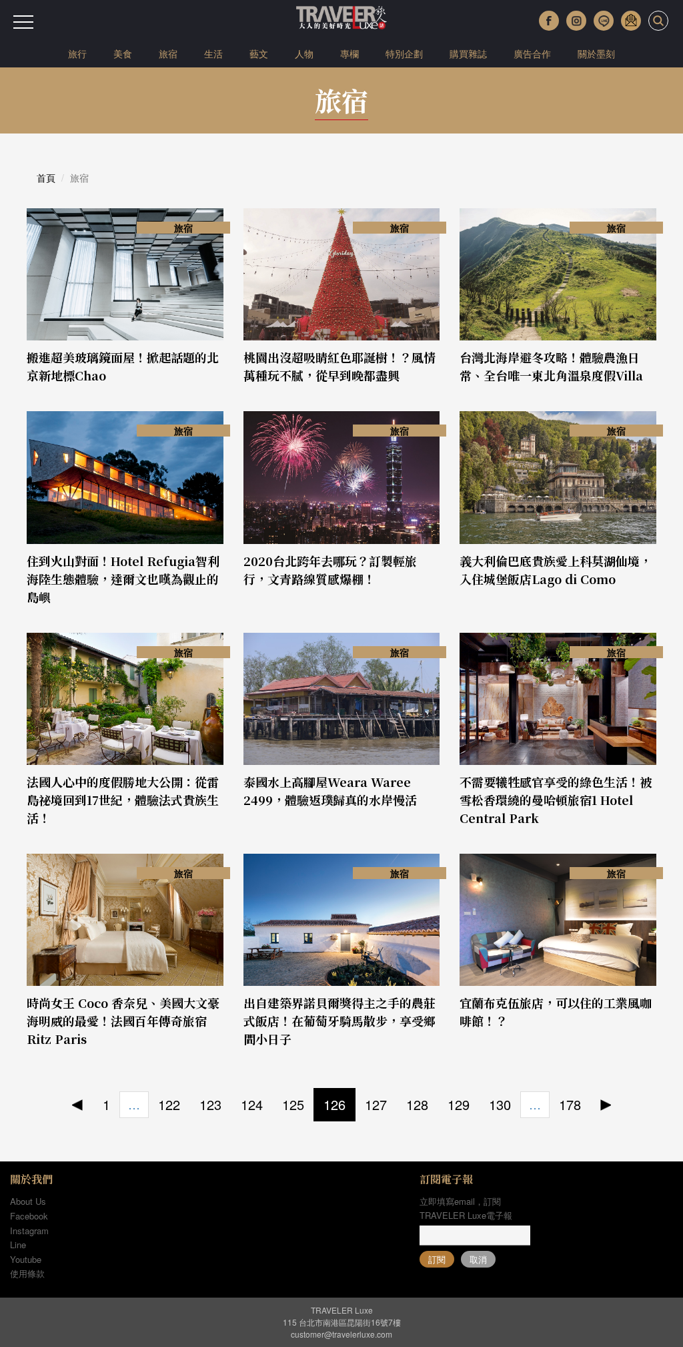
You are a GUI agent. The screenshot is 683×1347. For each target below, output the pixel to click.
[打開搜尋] (658, 21)
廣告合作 (532, 53)
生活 (213, 53)
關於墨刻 (596, 53)
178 (570, 1104)
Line (18, 1244)
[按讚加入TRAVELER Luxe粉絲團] (549, 21)
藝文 (258, 53)
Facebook (29, 1215)
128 (417, 1104)
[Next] (606, 1105)
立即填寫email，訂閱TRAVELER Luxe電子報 (466, 1208)
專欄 (349, 53)
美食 (122, 53)
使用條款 (27, 1273)
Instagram (29, 1230)
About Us (28, 1201)
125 (293, 1104)
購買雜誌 (468, 53)
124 (252, 1104)
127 (376, 1104)
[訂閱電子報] (631, 21)
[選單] (23, 22)
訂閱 (437, 1259)
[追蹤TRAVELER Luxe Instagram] (576, 21)
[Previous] (77, 1105)
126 (334, 1104)
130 (500, 1104)
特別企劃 (404, 53)
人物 (304, 53)
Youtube (25, 1259)
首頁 (46, 177)
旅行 (77, 53)
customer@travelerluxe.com (341, 1334)
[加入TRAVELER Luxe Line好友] (604, 21)
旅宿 (168, 53)
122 (169, 1104)
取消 (478, 1259)
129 (459, 1104)
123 (210, 1104)
